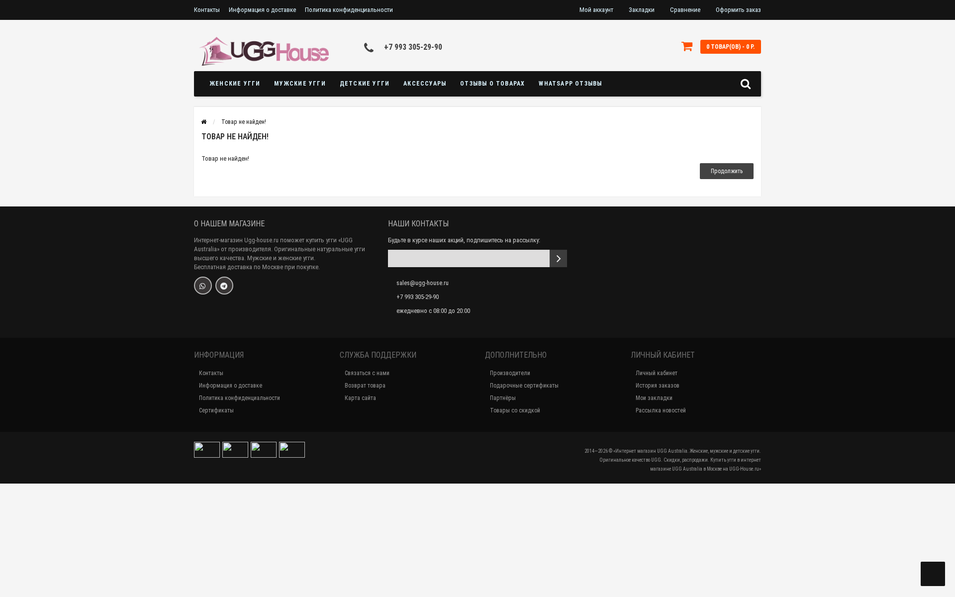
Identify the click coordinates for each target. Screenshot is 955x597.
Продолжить (727, 171)
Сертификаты (216, 410)
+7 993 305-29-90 (413, 47)
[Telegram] (224, 286)
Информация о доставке (262, 9)
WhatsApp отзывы (570, 83)
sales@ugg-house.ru (422, 283)
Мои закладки (654, 398)
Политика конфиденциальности (349, 9)
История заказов (657, 385)
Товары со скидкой (515, 410)
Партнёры (503, 398)
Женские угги (234, 83)
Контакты (207, 9)
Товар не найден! (243, 121)
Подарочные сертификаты (524, 385)
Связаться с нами (367, 373)
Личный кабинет (656, 373)
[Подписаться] (558, 258)
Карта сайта (360, 398)
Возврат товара (365, 385)
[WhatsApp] (203, 286)
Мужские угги (299, 83)
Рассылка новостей (661, 410)
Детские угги (364, 83)
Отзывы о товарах (492, 83)
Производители (510, 373)
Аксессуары (424, 83)
